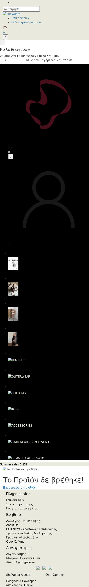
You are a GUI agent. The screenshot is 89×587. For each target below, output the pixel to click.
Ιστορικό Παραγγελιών (23, 558)
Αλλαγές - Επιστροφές (23, 521)
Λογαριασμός (16, 554)
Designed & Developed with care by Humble (21, 583)
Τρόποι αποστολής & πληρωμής (29, 533)
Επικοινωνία (20, 18)
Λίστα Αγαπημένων (20, 562)
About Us (12, 525)
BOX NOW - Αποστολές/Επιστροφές (31, 529)
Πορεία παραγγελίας (22, 508)
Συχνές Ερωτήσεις (19, 504)
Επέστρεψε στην (19, 487)
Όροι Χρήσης (15, 541)
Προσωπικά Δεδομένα (22, 537)
